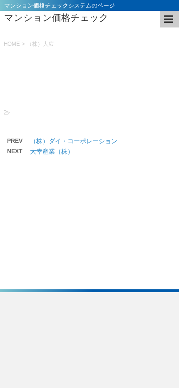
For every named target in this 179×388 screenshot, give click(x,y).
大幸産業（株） (52, 151)
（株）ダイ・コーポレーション (73, 140)
